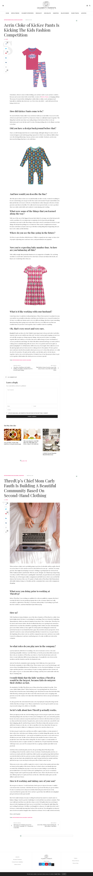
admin (6, 39)
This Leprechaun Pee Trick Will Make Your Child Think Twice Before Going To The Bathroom (30, 442)
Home (7, 13)
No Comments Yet (12, 377)
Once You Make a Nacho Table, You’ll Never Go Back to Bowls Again (12, 443)
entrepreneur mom (17, 360)
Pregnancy (39, 13)
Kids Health (47, 13)
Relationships (65, 13)
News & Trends (15, 13)
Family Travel (75, 13)
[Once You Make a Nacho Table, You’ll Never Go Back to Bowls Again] (12, 435)
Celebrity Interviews (27, 13)
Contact (75, 858)
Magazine (16, 475)
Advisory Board (17, 864)
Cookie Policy (57, 874)
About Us (17, 857)
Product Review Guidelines (17, 861)
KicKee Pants (44, 97)
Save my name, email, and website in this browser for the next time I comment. (28, 413)
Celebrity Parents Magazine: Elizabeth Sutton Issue (50, 454)
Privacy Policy (75, 863)
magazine (29, 360)
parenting (29, 817)
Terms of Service (75, 860)
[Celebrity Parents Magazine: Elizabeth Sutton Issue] (51, 440)
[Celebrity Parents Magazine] (46, 5)
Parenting (56, 13)
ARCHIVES (83, 13)
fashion (24, 360)
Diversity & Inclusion (17, 859)
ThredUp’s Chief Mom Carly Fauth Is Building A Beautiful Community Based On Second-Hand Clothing (30, 488)
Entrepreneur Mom (9, 475)
